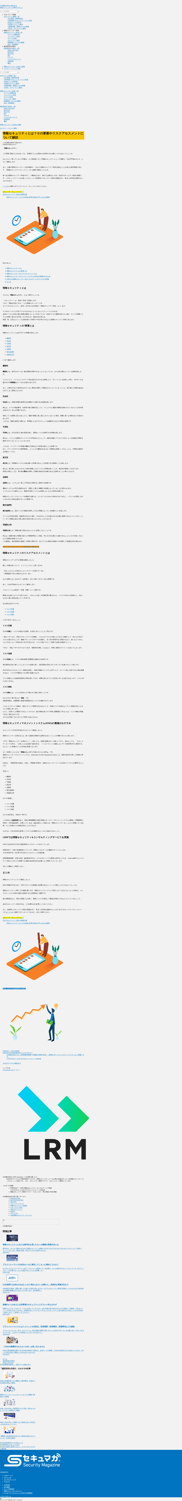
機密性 (9, 338)
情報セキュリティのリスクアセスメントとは (22, 273)
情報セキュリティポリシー (13, 1491)
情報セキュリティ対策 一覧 (13, 32)
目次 (4, 263)
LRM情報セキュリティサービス (21, 1215)
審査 (9, 63)
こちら (5, 186)
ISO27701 (11, 53)
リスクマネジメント (14, 59)
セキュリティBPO (16, 1207)
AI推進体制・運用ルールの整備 (18, 26)
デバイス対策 (12, 38)
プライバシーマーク (17, 1203)
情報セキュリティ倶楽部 (18, 1205)
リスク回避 (10, 609)
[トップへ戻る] (1, 1498)
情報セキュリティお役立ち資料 (14, 66)
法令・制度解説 (13, 44)
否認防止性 (10, 354)
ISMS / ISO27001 (13, 50)
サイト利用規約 (9, 1489)
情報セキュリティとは (14, 268)
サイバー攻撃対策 (14, 34)
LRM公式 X (4, 1472)
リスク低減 (10, 611)
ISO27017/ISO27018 (16, 1200)
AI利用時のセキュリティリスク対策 (20, 20)
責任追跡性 (10, 352)
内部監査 (11, 61)
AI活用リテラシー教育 (15, 24)
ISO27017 (11, 52)
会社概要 (7, 1487)
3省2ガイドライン (16, 1209)
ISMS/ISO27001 (15, 1198)
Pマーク (10, 57)
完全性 (9, 341)
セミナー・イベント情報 (12, 68)
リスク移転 (10, 614)
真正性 (9, 346)
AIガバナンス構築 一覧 (11, 16)
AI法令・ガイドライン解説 (17, 28)
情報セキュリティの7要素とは (17, 271)
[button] (18, 11)
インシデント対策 (14, 36)
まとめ (9, 282)
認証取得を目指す (20, 988)
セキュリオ (14, 1213)
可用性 (9, 343)
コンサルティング (10, 1479)
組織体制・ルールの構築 (16, 42)
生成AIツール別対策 (14, 22)
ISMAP (12, 1211)
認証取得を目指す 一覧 (11, 48)
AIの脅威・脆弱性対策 (15, 18)
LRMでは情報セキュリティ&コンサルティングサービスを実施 (28, 279)
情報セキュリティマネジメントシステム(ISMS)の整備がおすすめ (28, 276)
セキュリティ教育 (14, 40)
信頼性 (9, 349)
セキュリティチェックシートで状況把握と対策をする (21, 547)
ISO (9, 55)
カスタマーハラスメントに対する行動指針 (18, 1493)
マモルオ (7, 1481)
